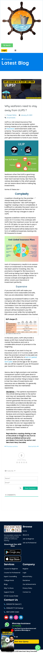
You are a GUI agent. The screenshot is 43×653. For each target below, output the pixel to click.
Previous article (12, 446)
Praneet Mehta (11, 115)
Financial (8, 59)
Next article (32, 446)
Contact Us (11, 600)
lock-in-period (31, 357)
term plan (8, 362)
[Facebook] (11, 617)
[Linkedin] (21, 617)
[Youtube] (6, 617)
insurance (10, 129)
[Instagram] (16, 617)
